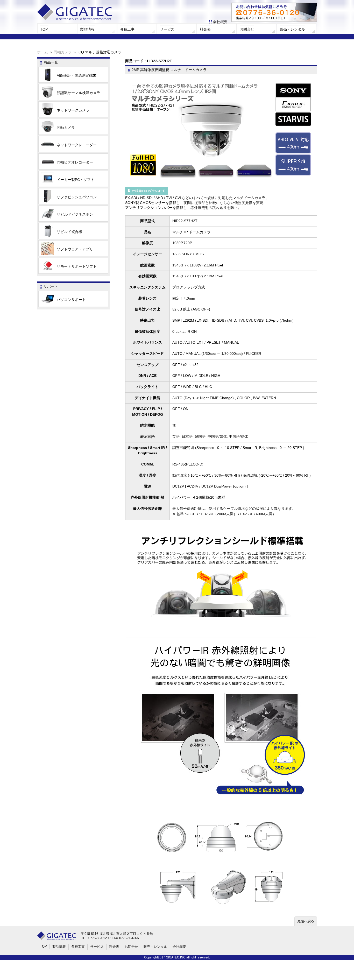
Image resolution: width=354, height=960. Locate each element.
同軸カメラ (63, 52)
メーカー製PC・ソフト (75, 180)
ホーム (42, 52)
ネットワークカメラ (73, 110)
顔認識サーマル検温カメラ (78, 93)
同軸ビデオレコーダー (75, 162)
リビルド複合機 (69, 232)
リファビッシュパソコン (77, 197)
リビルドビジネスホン (75, 214)
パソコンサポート (71, 300)
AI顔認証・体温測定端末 (76, 75)
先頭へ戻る (305, 921)
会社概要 (220, 22)
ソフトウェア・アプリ (75, 249)
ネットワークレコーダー (77, 145)
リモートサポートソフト (77, 266)
